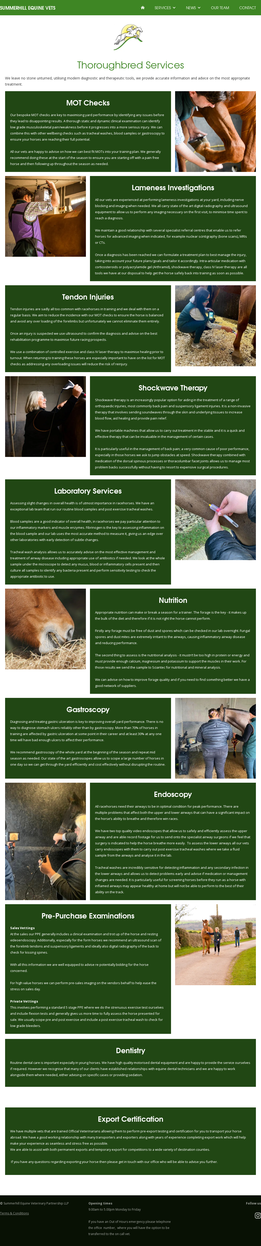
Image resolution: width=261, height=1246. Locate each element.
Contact (247, 7)
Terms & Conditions (14, 1213)
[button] (165, 7)
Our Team (220, 7)
